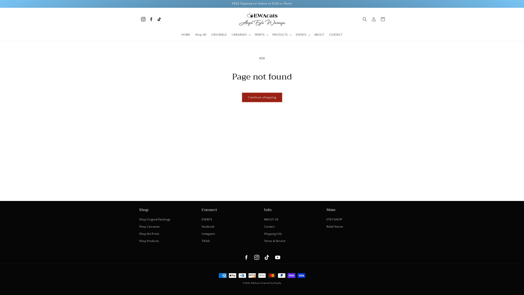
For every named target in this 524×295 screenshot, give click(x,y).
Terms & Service (275, 241)
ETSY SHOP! (334, 219)
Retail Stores (334, 226)
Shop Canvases (149, 226)
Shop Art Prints (149, 234)
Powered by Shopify (271, 283)
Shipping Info (273, 234)
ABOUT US (271, 219)
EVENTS (207, 219)
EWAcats (255, 283)
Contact (269, 226)
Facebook (208, 226)
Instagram (208, 234)
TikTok (206, 241)
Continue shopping (262, 97)
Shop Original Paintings (154, 219)
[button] (240, 35)
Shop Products (149, 241)
